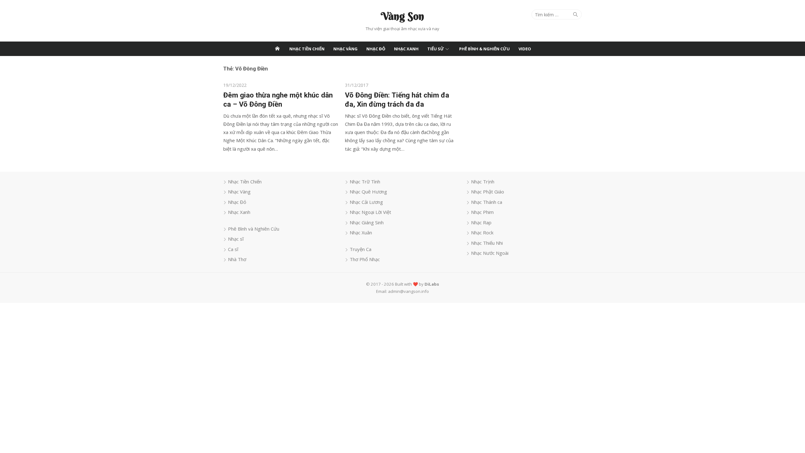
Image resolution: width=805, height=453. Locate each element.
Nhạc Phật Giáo (487, 191)
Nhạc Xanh (406, 49)
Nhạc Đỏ (375, 49)
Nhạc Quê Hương (368, 191)
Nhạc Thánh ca (486, 202)
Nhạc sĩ (236, 239)
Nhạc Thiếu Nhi (487, 243)
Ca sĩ (233, 249)
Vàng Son (402, 16)
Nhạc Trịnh (482, 181)
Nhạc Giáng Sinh (367, 222)
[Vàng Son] (277, 49)
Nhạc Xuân (361, 232)
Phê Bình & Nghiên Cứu (484, 49)
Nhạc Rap (481, 222)
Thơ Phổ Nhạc (365, 259)
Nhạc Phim (482, 212)
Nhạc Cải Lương (366, 202)
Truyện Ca (360, 249)
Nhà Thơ (237, 259)
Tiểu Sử (435, 49)
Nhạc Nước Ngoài (489, 253)
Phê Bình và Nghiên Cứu (253, 229)
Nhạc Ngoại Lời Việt (370, 212)
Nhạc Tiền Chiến (307, 49)
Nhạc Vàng (345, 49)
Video (525, 49)
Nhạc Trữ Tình (365, 181)
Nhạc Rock (482, 232)
